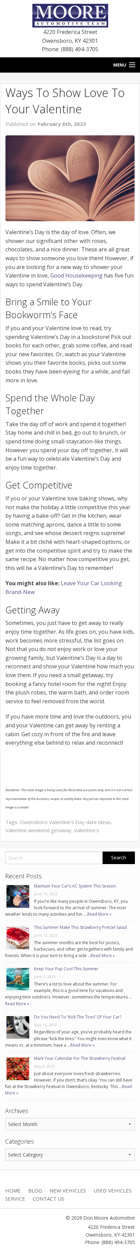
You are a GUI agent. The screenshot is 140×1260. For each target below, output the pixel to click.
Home (13, 1190)
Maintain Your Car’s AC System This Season (75, 886)
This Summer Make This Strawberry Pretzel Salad (80, 927)
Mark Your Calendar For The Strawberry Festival (79, 1058)
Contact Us (48, 1198)
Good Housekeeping (76, 275)
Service (15, 1198)
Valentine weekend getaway (38, 830)
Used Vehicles (112, 1190)
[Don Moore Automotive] (70, 15)
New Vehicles (68, 1190)
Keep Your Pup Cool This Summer (66, 969)
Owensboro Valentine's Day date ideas (65, 822)
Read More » (99, 914)
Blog (35, 1190)
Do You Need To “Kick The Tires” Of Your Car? (77, 1017)
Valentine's (86, 830)
